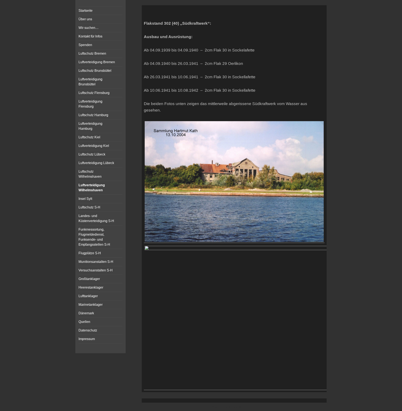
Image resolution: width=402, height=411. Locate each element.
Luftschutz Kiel (89, 137)
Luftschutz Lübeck (92, 154)
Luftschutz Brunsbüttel (95, 70)
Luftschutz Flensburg (94, 93)
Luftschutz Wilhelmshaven (90, 174)
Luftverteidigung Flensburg (90, 104)
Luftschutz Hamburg (93, 115)
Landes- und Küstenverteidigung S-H (96, 218)
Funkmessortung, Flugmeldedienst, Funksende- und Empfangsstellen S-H (94, 237)
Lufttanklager (88, 296)
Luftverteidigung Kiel (94, 146)
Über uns (85, 19)
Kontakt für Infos (90, 36)
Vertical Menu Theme (242, 407)
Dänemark (86, 313)
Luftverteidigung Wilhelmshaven (92, 187)
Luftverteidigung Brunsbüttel (90, 81)
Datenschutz (88, 330)
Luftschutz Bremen (92, 53)
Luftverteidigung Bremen (97, 62)
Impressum (87, 339)
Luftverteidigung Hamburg (90, 126)
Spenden (85, 45)
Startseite (86, 10)
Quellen (84, 322)
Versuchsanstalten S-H (96, 270)
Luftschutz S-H (89, 207)
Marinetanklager (91, 304)
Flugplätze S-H (90, 253)
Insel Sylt (85, 198)
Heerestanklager (91, 287)
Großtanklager (89, 279)
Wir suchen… (89, 28)
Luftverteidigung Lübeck (96, 163)
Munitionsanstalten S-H (96, 261)
